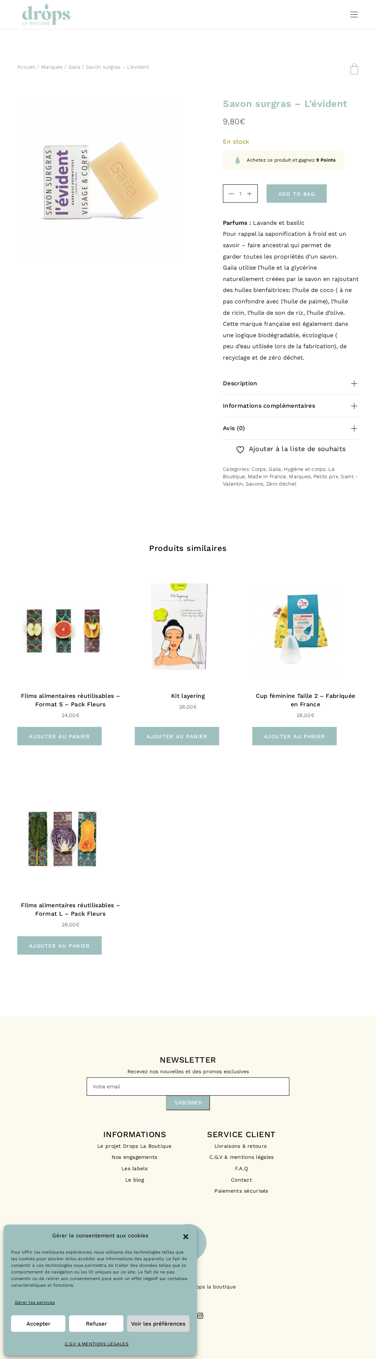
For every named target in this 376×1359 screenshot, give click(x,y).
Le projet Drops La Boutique (134, 1146)
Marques (52, 67)
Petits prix (326, 476)
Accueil (26, 67)
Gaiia (74, 67)
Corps (259, 469)
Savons (255, 484)
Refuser (96, 1323)
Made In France (267, 476)
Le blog (134, 1180)
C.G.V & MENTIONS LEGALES (97, 1344)
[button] (185, 1236)
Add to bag (296, 194)
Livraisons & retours (241, 1146)
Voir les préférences (158, 1323)
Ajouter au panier (59, 736)
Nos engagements (134, 1157)
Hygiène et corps (304, 469)
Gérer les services (35, 1302)
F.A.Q (241, 1168)
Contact (241, 1180)
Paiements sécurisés (241, 1191)
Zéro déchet (281, 484)
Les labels (135, 1168)
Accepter (38, 1323)
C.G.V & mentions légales (241, 1157)
